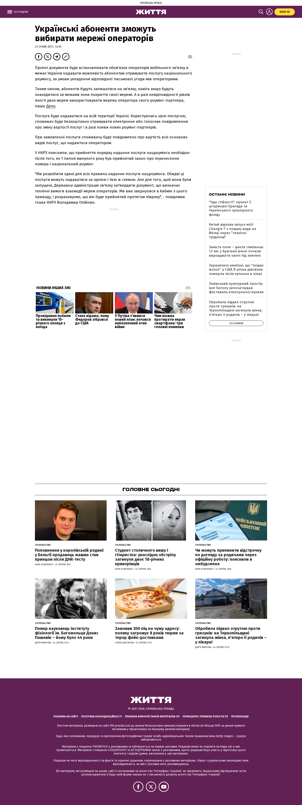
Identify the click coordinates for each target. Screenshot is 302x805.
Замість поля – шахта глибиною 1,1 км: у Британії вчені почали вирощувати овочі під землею (236, 251)
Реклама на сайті (65, 716)
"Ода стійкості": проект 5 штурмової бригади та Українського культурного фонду (231, 208)
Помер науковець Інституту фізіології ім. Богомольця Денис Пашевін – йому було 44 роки (66, 633)
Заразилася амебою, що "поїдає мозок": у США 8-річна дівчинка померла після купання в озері (236, 269)
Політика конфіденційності (101, 716)
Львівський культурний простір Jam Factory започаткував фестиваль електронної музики (236, 287)
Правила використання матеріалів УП (152, 716)
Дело (50, 106)
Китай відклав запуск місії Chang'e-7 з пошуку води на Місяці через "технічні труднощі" (232, 230)
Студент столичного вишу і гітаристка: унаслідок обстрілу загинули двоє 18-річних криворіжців (145, 557)
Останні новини (227, 194)
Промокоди (240, 716)
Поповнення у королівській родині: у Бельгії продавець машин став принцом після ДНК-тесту (69, 555)
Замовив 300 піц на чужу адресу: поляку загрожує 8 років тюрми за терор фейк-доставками (149, 633)
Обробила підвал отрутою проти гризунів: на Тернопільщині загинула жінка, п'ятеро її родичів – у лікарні (235, 308)
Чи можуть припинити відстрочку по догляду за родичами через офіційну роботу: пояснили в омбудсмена (228, 557)
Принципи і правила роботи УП (205, 716)
